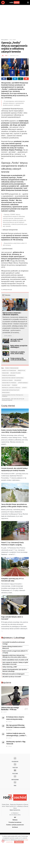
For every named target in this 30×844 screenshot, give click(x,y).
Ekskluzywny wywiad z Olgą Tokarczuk (15, 743)
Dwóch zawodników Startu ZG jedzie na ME (15, 660)
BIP (15, 817)
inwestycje (21, 370)
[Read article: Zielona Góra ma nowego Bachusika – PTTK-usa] (15, 695)
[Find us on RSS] (15, 782)
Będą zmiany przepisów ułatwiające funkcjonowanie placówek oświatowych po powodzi (18, 346)
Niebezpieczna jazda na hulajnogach (13, 674)
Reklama (15, 820)
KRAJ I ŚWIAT (13, 39)
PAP (6, 55)
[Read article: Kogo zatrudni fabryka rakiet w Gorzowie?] (15, 605)
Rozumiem (19, 842)
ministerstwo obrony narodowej (13, 377)
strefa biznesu (23, 382)
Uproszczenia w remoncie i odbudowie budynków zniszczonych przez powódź (12, 314)
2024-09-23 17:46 (14, 55)
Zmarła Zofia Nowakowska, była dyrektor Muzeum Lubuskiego (14, 670)
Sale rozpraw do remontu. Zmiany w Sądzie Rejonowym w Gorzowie (15, 663)
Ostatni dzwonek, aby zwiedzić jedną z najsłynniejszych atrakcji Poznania (14, 469)
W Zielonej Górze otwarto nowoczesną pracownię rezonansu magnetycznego (15, 718)
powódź (14, 385)
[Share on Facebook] (3, 78)
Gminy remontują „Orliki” (9, 667)
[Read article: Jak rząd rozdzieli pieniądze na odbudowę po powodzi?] (5, 341)
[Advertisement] (15, 21)
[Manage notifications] (3, 841)
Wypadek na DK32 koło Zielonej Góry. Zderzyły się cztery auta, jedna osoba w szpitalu (14, 656)
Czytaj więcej (8, 335)
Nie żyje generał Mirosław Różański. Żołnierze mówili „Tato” (15, 726)
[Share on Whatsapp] (20, 78)
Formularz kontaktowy (15, 822)
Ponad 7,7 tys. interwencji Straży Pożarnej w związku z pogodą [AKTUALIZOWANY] (12, 544)
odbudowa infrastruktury (10, 390)
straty (24, 387)
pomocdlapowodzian (8, 375)
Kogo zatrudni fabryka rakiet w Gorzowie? (12, 618)
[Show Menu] (28, 2)
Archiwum (15, 827)
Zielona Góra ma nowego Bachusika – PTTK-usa (10, 709)
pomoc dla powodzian (9, 370)
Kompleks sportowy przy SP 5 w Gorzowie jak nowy (12, 580)
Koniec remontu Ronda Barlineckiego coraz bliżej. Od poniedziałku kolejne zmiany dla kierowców (14, 431)
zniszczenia (6, 392)
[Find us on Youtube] (15, 770)
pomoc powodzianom (11, 368)
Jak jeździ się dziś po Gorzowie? (11, 676)
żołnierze (17, 380)
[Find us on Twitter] (15, 764)
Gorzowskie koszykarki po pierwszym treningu (13, 643)
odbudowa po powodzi (9, 382)
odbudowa (5, 373)
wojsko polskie (15, 373)
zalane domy (6, 385)
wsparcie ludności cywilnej (11, 387)
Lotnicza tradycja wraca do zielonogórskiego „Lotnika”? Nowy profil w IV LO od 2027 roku (16, 734)
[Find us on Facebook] (15, 758)
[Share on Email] (26, 78)
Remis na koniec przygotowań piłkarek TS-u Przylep (15, 651)
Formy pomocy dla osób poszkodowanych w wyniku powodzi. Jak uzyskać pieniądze (18, 359)
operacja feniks (7, 380)
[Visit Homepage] (16, 2)
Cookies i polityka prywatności (15, 824)
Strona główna (4, 39)
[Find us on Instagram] (15, 776)
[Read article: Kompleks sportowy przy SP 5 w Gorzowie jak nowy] (15, 566)
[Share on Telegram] (15, 78)
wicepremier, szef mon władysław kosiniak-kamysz (13, 399)
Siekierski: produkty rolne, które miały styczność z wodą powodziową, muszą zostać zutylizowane (17, 352)
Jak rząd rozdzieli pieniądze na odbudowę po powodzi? (16, 340)
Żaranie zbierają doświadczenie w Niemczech (12, 647)
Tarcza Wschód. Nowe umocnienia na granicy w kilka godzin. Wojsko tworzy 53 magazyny (14, 505)
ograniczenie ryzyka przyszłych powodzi (12, 395)
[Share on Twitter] (9, 78)
